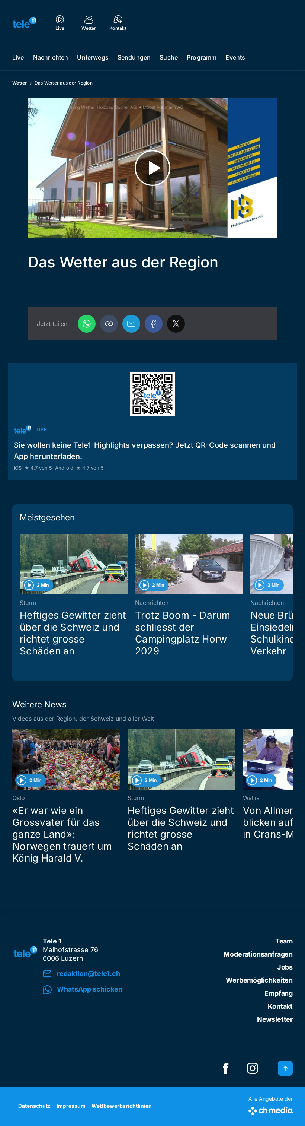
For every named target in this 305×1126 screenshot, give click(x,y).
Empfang (278, 993)
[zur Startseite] (24, 22)
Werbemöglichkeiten (259, 980)
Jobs (285, 967)
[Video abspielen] (152, 168)
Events (235, 57)
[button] (109, 324)
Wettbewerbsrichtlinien (122, 1106)
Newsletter (275, 1019)
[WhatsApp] (87, 324)
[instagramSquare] (252, 1068)
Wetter (19, 83)
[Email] (131, 324)
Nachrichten (50, 57)
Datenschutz (34, 1106)
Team (284, 941)
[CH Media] (270, 1109)
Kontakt (280, 1006)
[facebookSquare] (225, 1068)
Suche (169, 57)
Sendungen (134, 57)
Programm (201, 57)
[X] (176, 324)
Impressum (71, 1106)
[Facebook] (154, 324)
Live (18, 57)
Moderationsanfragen (258, 954)
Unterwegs (92, 57)
